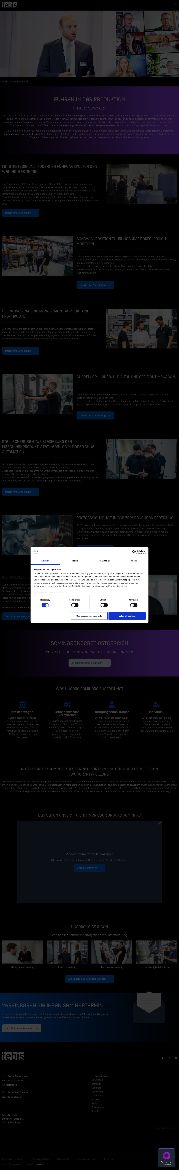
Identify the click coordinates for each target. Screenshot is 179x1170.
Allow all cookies (127, 616)
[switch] (74, 605)
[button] (166, 1157)
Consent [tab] (45, 561)
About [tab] (134, 561)
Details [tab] (75, 561)
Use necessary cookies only (89, 616)
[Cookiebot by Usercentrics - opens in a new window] (134, 552)
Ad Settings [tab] (104, 561)
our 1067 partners (49, 573)
